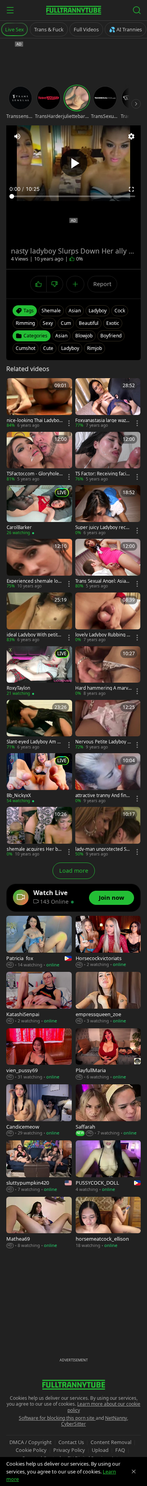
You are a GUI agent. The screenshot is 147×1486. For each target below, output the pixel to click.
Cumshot (25, 348)
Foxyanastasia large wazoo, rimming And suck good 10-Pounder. (103, 420)
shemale (51, 310)
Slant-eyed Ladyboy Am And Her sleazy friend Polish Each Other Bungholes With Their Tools (35, 741)
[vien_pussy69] (39, 1054)
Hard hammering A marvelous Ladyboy (103, 688)
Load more (73, 870)
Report (102, 284)
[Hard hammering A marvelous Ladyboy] (108, 671)
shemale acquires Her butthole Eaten (34, 849)
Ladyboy (70, 348)
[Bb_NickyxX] (39, 778)
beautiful (88, 323)
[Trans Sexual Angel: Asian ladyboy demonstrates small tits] (108, 564)
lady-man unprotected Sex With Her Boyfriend (103, 849)
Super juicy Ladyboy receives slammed (102, 527)
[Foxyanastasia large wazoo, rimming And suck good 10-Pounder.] (108, 403)
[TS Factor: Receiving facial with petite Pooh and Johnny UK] (108, 457)
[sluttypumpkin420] (39, 1166)
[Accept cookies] (134, 1471)
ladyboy (98, 310)
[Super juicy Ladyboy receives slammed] (108, 510)
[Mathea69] (39, 1223)
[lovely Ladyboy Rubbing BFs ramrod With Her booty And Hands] (108, 618)
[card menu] (69, 423)
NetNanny (116, 1418)
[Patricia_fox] (39, 942)
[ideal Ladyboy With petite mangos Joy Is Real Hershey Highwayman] (39, 618)
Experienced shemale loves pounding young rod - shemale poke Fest (35, 581)
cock (119, 310)
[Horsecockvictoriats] (108, 942)
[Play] (73, 163)
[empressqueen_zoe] (108, 998)
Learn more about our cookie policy (104, 1407)
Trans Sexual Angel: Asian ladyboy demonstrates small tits (103, 581)
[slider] (73, 196)
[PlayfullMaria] (108, 1054)
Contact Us (71, 1442)
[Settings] (131, 136)
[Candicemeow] (39, 1110)
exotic (112, 323)
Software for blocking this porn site (57, 1418)
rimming (25, 323)
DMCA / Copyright (30, 1442)
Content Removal (111, 1442)
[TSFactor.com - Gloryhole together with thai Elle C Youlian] (39, 457)
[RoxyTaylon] (39, 671)
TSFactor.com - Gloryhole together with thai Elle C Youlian (34, 473)
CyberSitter (73, 1424)
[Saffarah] (108, 1110)
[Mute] (17, 136)
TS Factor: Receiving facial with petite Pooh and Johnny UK (102, 473)
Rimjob (94, 348)
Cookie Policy (31, 1449)
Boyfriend (111, 335)
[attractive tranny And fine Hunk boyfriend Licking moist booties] (108, 778)
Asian (61, 335)
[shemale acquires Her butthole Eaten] (39, 832)
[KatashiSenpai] (39, 998)
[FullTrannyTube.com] (73, 10)
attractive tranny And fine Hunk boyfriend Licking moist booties (102, 795)
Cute (48, 348)
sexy (48, 323)
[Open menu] (10, 10)
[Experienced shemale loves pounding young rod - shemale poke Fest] (39, 564)
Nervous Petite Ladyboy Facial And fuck (102, 741)
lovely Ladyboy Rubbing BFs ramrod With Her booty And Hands (103, 634)
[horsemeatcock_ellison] (108, 1223)
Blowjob (84, 335)
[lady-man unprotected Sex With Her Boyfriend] (108, 832)
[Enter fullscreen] (131, 189)
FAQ (120, 1449)
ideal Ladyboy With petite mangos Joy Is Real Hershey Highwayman (34, 634)
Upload (100, 1449)
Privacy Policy (69, 1449)
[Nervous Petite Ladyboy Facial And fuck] (108, 725)
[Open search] (137, 10)
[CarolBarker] (39, 510)
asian (75, 310)
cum (66, 323)
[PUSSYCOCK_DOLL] (108, 1166)
